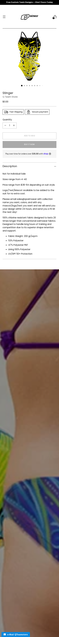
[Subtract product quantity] (5, 125)
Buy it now (29, 144)
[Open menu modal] (4, 17)
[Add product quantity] (13, 125)
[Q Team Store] (29, 16)
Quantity (7, 119)
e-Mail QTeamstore (17, 634)
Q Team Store (10, 96)
